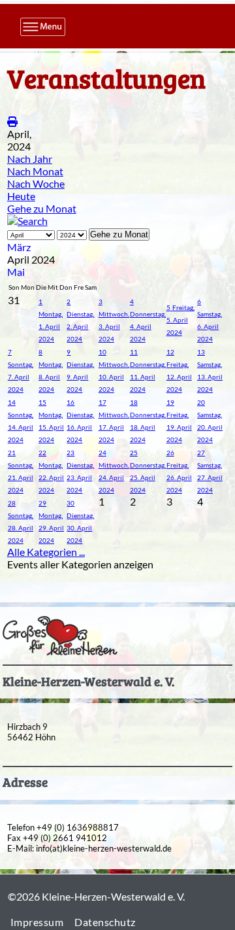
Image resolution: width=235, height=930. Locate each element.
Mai (16, 272)
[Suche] (27, 221)
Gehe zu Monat (41, 208)
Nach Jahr (29, 158)
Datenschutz (105, 922)
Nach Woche (36, 183)
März (19, 247)
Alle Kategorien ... (46, 551)
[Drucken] (12, 121)
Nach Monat (35, 171)
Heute (21, 196)
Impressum (37, 922)
